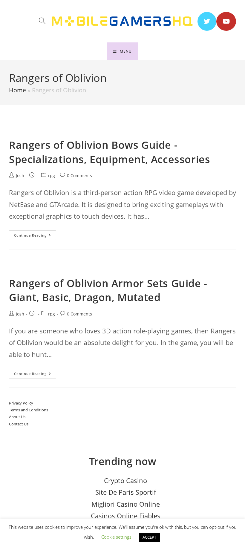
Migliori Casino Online (125, 503)
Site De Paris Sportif (125, 492)
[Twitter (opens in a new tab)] (206, 21)
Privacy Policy (21, 403)
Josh (20, 175)
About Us (17, 416)
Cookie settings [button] (116, 537)
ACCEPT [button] (149, 537)
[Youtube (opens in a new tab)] (226, 21)
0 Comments (79, 175)
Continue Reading (35, 236)
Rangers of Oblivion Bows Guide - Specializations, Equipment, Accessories (109, 152)
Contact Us (18, 424)
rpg (51, 175)
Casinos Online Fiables (125, 515)
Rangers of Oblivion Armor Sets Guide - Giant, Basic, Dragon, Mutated (108, 290)
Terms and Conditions (28, 410)
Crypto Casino (125, 480)
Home (17, 90)
